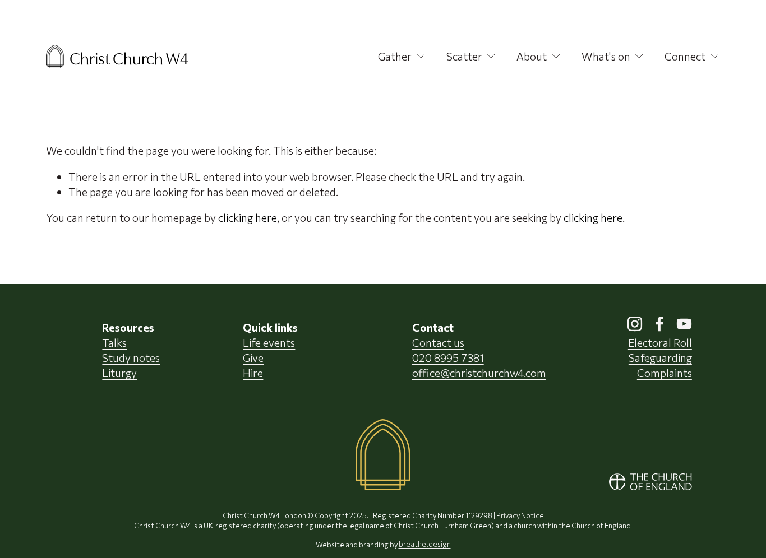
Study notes (131, 357)
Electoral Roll (660, 342)
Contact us (438, 342)
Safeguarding (660, 357)
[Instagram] (635, 324)
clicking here (247, 217)
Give (253, 357)
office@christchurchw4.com (479, 372)
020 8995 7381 (448, 357)
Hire (253, 372)
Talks (114, 342)
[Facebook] (659, 324)
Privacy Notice (520, 515)
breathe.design (425, 544)
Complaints (664, 372)
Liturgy (119, 372)
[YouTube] (684, 324)
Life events (269, 342)
